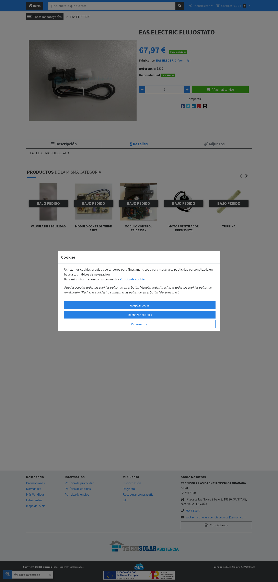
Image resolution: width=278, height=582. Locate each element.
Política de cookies (133, 279)
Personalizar (140, 324)
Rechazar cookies (140, 315)
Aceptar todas (140, 305)
